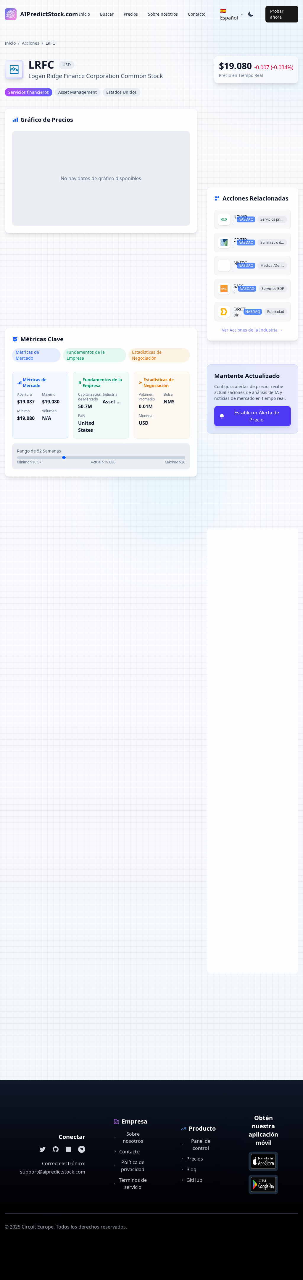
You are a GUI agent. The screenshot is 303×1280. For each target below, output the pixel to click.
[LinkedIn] (68, 1149)
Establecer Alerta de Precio (256, 416)
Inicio (84, 14)
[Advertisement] (101, 284)
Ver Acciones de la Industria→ (252, 330)
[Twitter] (42, 1149)
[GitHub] (55, 1149)
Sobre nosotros (163, 14)
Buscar (107, 14)
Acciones (30, 43)
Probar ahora (276, 14)
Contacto (196, 14)
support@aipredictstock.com (52, 1172)
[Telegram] (81, 1149)
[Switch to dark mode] (250, 14)
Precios (131, 14)
